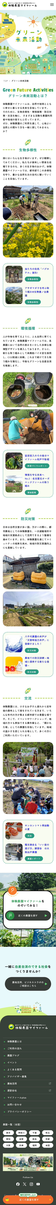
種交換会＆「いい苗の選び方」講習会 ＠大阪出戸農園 (37, 848)
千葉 (34, 1132)
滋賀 (21, 1139)
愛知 (8, 1139)
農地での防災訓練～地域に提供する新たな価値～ (37, 661)
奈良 (34, 1139)
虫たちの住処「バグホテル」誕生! (37, 270)
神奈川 (21, 1132)
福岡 (34, 1145)
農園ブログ (13, 1055)
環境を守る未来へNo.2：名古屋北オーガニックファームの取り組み (37, 480)
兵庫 (21, 1145)
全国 (48, 1145)
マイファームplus (17, 1097)
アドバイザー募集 (17, 1076)
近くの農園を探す (29, 1199)
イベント (12, 1062)
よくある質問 (14, 1069)
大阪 (8, 1145)
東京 (8, 1132)
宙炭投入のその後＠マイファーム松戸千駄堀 (37, 457)
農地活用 (12, 1083)
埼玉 (48, 1132)
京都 (48, 1139)
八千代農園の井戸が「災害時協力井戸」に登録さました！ (37, 640)
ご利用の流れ (14, 1048)
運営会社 (12, 1090)
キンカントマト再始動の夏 (37, 827)
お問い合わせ (14, 1104)
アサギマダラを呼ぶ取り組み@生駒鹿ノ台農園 (37, 291)
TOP (5, 80)
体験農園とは (14, 1041)
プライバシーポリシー (19, 1111)
